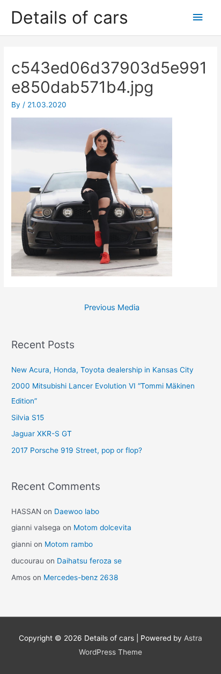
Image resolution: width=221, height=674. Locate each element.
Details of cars (69, 17)
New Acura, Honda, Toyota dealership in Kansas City (102, 369)
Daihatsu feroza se (89, 560)
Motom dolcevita (102, 527)
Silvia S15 (27, 417)
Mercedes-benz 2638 (80, 577)
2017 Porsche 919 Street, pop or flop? (76, 450)
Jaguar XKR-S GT (41, 433)
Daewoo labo (76, 511)
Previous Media (111, 307)
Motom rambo (69, 544)
